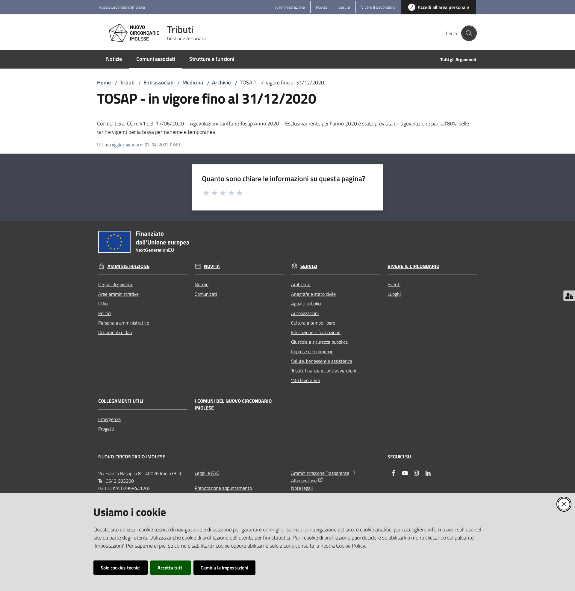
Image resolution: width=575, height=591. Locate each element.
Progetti (106, 428)
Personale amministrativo (123, 322)
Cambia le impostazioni (224, 567)
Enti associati (158, 82)
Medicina (192, 82)
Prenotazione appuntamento (223, 488)
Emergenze (109, 419)
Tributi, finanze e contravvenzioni (323, 370)
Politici (104, 313)
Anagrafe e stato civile (313, 294)
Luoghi (394, 294)
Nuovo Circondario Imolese (122, 7)
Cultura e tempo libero (313, 322)
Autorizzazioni (305, 313)
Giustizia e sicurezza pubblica (319, 341)
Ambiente (301, 284)
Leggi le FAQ (207, 473)
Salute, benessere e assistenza (321, 361)
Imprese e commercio (312, 351)
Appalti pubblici (306, 303)
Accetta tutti (171, 567)
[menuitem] (114, 59)
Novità (212, 266)
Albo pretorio (304, 480)
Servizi (308, 266)
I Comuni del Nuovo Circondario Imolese (233, 404)
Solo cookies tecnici (120, 567)
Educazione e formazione (316, 332)
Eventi (394, 284)
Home (104, 82)
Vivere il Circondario (413, 266)
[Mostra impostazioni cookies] (569, 295)
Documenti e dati (115, 332)
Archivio (221, 82)
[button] (469, 33)
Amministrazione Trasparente (320, 473)
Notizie (201, 284)
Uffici (103, 303)
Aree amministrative (118, 294)
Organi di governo (115, 284)
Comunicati (206, 294)
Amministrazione (128, 266)
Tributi (127, 82)
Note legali (302, 488)
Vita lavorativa (305, 380)
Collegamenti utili (120, 401)
